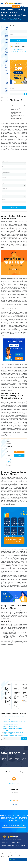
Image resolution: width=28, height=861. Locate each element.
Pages (3, 183)
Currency (4, 199)
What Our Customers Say (14, 772)
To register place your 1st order (18, 51)
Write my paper (19, 451)
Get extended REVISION (7, 522)
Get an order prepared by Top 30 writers (7, 531)
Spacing (4, 194)
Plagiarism (22, 845)
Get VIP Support (21, 531)
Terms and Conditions (5, 855)
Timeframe (4, 188)
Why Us (3, 842)
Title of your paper (6, 172)
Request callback (14, 345)
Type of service (5, 161)
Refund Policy (21, 855)
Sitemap (10, 856)
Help (19, 455)
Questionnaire (12, 783)
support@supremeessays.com (14, 348)
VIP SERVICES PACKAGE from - (14, 540)
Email (11, 29)
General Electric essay (8, 718)
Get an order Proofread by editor (21, 522)
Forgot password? (18, 49)
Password (12, 34)
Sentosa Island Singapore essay (10, 724)
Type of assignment (6, 166)
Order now (16, 6)
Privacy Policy (14, 855)
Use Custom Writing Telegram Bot (15, 825)
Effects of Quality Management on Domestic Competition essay (13, 732)
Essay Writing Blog (6, 845)
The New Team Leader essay (10, 726)
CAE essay (5, 730)
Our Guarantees (19, 839)
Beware (18, 842)
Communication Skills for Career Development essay (14, 722)
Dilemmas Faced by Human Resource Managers (7, 72)
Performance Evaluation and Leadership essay (14, 719)
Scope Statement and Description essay (12, 728)
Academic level (5, 177)
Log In (18, 40)
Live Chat (19, 354)
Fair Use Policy (4, 856)
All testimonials (14, 804)
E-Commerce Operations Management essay (13, 716)
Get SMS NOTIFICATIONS (14, 522)
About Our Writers (10, 842)
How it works (5, 839)
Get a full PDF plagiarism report (14, 531)
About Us (11, 839)
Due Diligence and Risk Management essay (13, 735)
